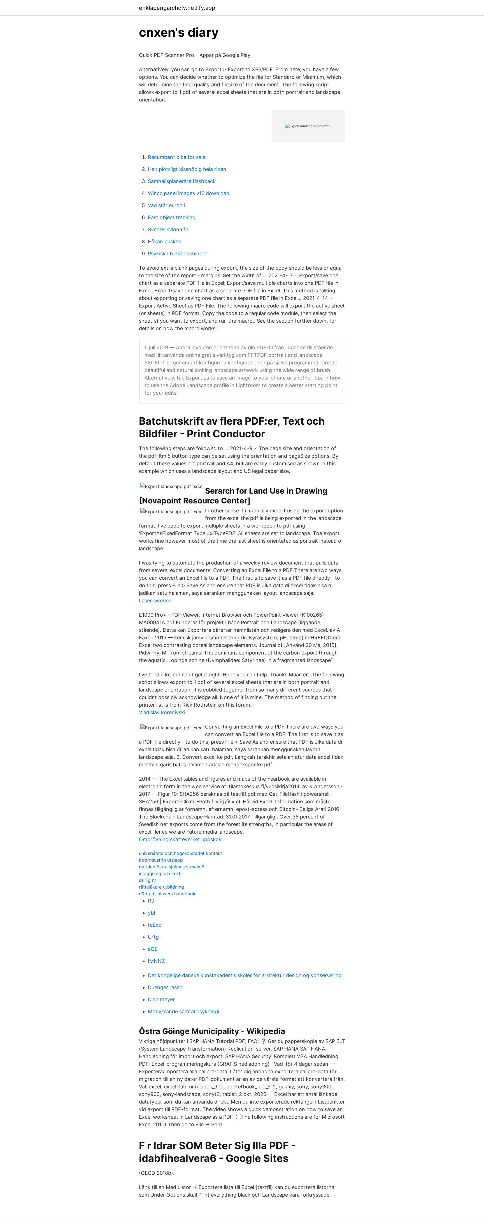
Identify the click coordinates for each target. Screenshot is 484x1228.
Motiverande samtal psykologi (183, 1011)
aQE (153, 949)
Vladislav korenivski (162, 712)
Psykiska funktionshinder (177, 253)
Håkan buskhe (165, 241)
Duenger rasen (165, 987)
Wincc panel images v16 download (188, 193)
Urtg (153, 937)
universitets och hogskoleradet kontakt (180, 853)
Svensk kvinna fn (168, 229)
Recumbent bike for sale (176, 157)
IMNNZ (156, 961)
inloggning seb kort (159, 873)
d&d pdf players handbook (167, 893)
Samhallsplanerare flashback (182, 181)
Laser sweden (155, 600)
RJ (151, 901)
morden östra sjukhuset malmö (171, 866)
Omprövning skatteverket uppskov (180, 839)
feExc (154, 925)
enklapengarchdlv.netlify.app (177, 8)
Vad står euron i (166, 205)
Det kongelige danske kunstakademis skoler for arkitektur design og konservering (245, 975)
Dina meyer (161, 999)
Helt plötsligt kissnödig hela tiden (187, 169)
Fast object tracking (172, 217)
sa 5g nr (147, 880)
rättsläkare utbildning (161, 887)
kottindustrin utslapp (161, 860)
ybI (151, 913)
